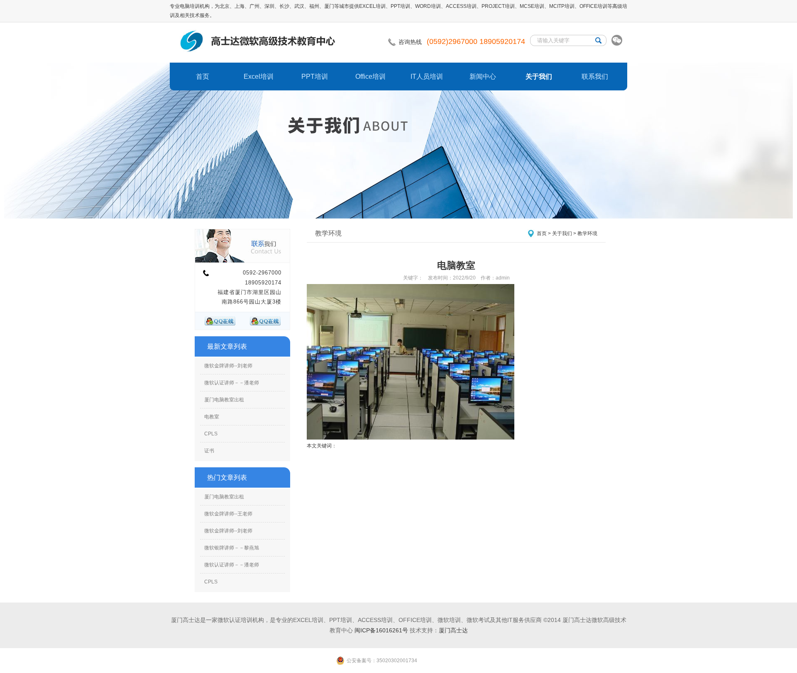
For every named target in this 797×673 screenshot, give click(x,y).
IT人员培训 (427, 76)
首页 (202, 76)
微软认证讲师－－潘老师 (231, 383)
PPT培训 (314, 76)
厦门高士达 (453, 630)
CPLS (211, 434)
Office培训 (370, 76)
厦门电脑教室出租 (224, 400)
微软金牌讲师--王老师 (228, 514)
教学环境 (587, 233)
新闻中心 (482, 76)
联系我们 (595, 76)
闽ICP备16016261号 (381, 630)
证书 (209, 451)
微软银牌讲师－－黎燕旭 (231, 548)
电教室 (211, 417)
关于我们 (539, 76)
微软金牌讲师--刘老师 (228, 366)
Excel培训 (259, 76)
